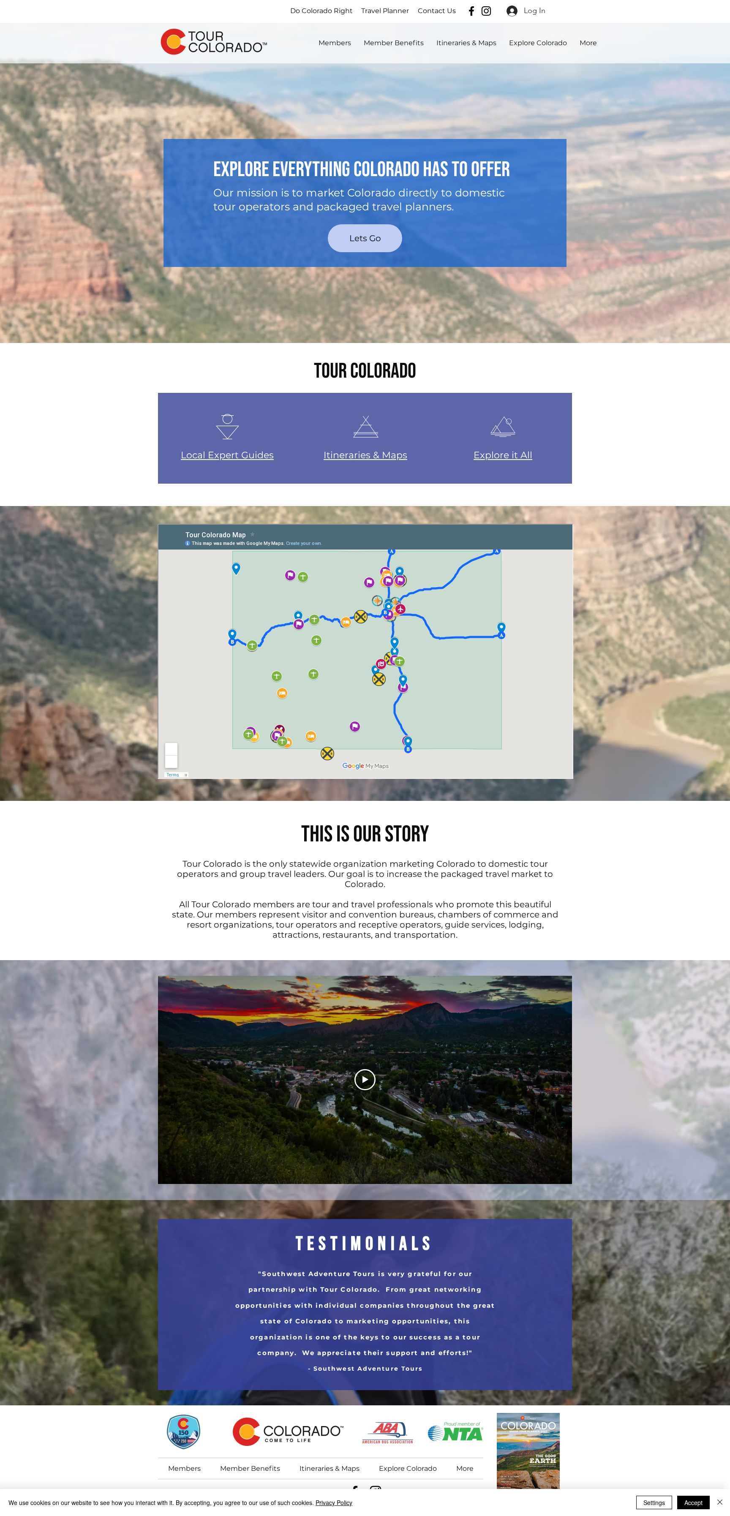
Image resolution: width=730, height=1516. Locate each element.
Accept (693, 1502)
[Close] (720, 1502)
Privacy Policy (334, 1502)
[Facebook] (471, 11)
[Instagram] (486, 11)
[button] (538, 43)
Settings (654, 1502)
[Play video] (365, 1079)
